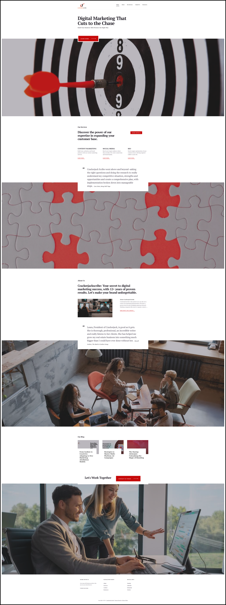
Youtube (129, 583)
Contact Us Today (124, 478)
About (105, 583)
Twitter (129, 589)
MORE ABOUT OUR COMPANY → (127, 310)
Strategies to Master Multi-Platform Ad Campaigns (109, 455)
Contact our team (84, 588)
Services (106, 585)
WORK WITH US (136, 132)
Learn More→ (81, 158)
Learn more (85, 38)
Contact (105, 587)
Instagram (129, 587)
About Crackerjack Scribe (127, 299)
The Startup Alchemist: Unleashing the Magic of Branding (136, 455)
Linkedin (129, 585)
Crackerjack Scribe (110, 600)
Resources (106, 589)
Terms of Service (118, 600)
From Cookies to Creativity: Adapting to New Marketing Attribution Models (86, 457)
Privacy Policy (125, 600)
